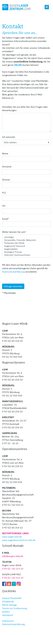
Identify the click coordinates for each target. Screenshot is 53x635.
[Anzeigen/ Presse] (26, 252)
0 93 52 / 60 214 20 (12, 568)
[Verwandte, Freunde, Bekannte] (26, 240)
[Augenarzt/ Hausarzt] (26, 246)
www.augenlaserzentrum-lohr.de (18, 540)
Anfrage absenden (13, 286)
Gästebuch (7, 615)
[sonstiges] (26, 237)
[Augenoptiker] (26, 249)
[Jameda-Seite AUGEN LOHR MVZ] (14, 583)
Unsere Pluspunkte (11, 598)
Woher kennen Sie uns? (14, 231)
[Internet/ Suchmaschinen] (26, 254)
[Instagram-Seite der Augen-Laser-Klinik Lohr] (19, 583)
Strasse (6, 179)
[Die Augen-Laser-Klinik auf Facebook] (4, 583)
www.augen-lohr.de (12, 536)
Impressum (8, 620)
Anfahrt (6, 611)
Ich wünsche (8, 137)
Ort (3, 205)
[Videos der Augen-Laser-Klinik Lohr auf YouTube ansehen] (9, 583)
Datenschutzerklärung (13, 271)
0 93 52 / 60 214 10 (12, 577)
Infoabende (8, 601)
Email (7, 218)
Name (5, 153)
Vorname (6, 166)
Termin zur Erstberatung (14, 608)
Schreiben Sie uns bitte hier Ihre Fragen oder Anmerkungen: (25, 108)
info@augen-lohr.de (12, 556)
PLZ (4, 192)
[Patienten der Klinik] (26, 243)
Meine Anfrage (9, 604)
